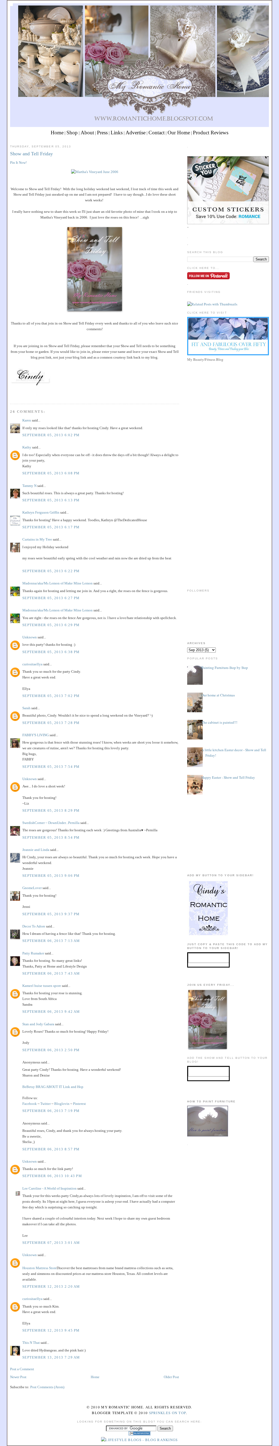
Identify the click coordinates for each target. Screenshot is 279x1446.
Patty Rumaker (33, 953)
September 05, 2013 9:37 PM (51, 914)
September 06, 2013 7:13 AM (51, 941)
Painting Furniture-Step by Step (224, 667)
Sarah (26, 708)
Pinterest (79, 1104)
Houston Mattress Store (39, 1268)
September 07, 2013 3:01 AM (51, 1243)
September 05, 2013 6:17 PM (51, 527)
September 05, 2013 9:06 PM (51, 876)
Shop (72, 132)
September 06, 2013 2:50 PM (51, 1050)
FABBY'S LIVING (35, 735)
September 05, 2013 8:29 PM (51, 810)
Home (57, 132)
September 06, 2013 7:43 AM (51, 973)
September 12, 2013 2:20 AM (51, 1286)
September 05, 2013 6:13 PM (51, 500)
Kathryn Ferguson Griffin (40, 512)
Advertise (135, 132)
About (87, 132)
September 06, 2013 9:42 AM (51, 1012)
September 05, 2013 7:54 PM (51, 767)
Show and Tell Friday (31, 153)
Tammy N (29, 486)
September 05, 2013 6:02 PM (51, 435)
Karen (26, 420)
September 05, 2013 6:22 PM (51, 571)
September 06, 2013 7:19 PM (51, 1111)
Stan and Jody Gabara (38, 1024)
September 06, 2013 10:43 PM (52, 1176)
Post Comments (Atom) (47, 1387)
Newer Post (18, 1377)
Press (102, 132)
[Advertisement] (228, 402)
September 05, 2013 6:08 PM (51, 473)
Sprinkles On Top (167, 1412)
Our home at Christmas (218, 695)
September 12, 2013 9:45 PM (51, 1330)
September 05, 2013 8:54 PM (51, 837)
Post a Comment (22, 1369)
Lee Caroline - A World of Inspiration (49, 1188)
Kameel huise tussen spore (41, 986)
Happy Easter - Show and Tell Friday (228, 777)
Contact (156, 132)
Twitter (45, 1104)
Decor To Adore (33, 926)
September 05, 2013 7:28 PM (51, 723)
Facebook (30, 1104)
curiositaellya (32, 664)
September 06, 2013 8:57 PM (51, 1149)
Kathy (26, 447)
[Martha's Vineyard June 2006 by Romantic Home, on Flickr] (94, 172)
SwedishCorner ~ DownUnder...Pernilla (51, 823)
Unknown (29, 637)
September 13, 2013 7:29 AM (51, 1357)
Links (117, 132)
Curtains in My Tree (37, 539)
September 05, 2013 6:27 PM (51, 598)
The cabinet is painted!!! (219, 722)
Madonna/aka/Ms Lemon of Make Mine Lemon (57, 583)
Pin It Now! (18, 162)
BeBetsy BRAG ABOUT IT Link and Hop (52, 1087)
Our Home (179, 132)
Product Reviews (210, 132)
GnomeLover (32, 888)
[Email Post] (10, 393)
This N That (31, 1343)
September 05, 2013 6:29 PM (51, 625)
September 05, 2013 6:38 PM (51, 652)
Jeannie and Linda (35, 850)
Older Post (171, 1377)
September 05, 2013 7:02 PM (51, 696)
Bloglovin (62, 1104)
